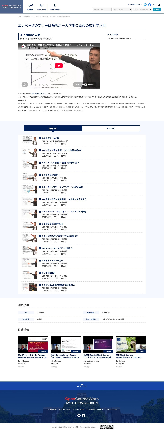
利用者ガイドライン (96, 409)
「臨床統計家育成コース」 (39, 93)
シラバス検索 (79, 409)
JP (154, 4)
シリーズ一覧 (65, 409)
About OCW (112, 409)
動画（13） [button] (53, 128)
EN (159, 4)
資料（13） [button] (111, 128)
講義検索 (52, 409)
